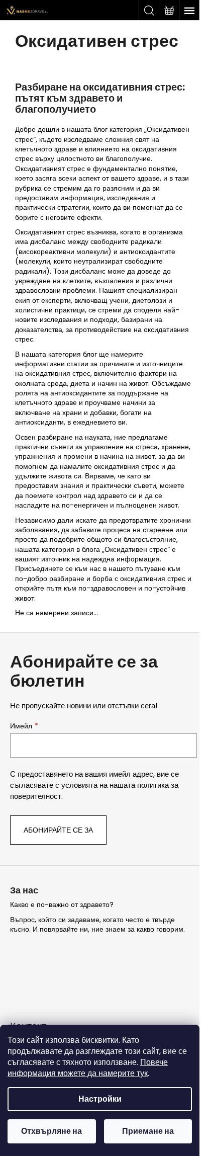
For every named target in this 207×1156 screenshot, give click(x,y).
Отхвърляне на (51, 1131)
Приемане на (148, 1131)
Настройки (100, 1099)
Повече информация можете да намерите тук (88, 1067)
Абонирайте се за (58, 830)
